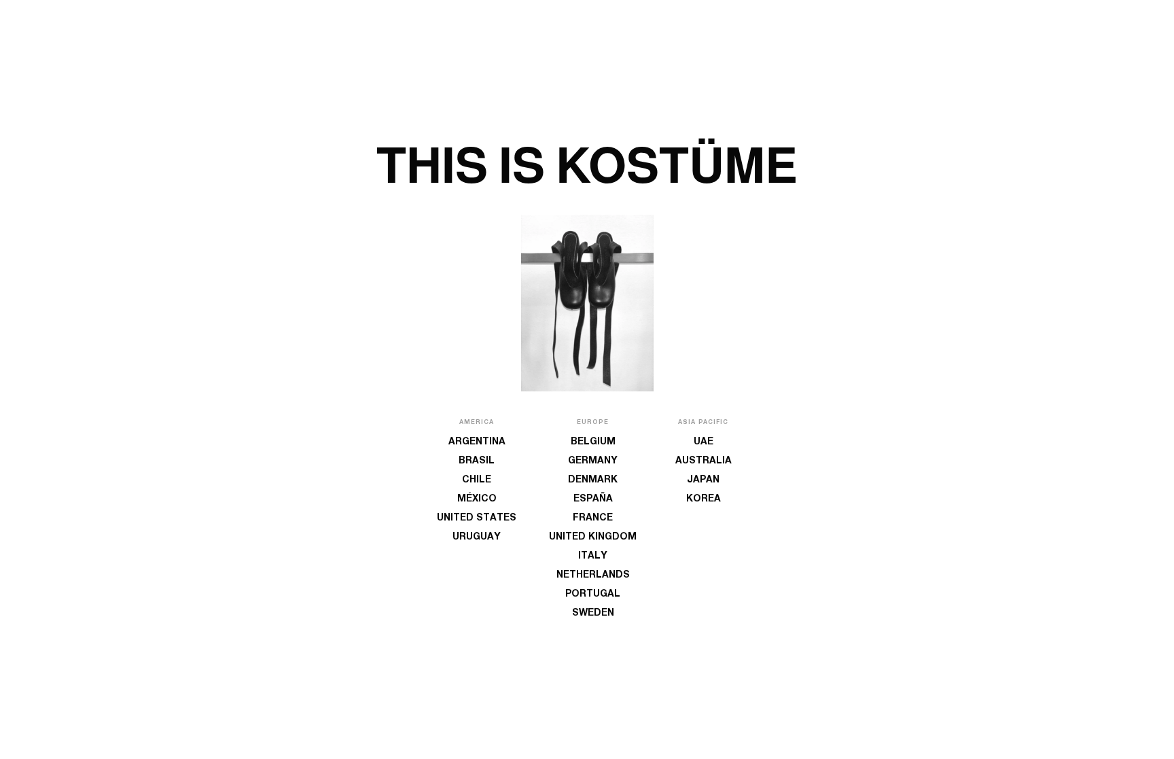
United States (476, 518)
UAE (703, 442)
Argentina (476, 442)
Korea (703, 499)
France (593, 518)
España (593, 499)
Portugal (592, 594)
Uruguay (476, 537)
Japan (703, 480)
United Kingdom (593, 537)
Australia (703, 461)
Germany (593, 461)
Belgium (593, 442)
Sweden (593, 613)
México (477, 499)
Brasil (477, 461)
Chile (476, 480)
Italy (592, 556)
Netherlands (593, 575)
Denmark (593, 480)
